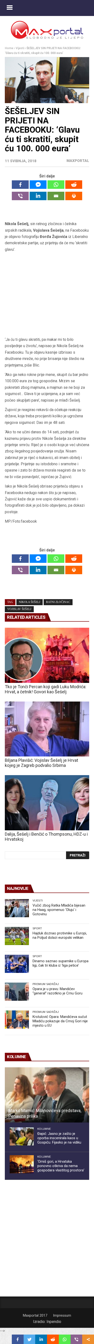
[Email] (55, 196)
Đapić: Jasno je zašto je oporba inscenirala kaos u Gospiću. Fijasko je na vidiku (59, 1138)
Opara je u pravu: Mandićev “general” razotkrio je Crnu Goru (57, 991)
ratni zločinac (58, 602)
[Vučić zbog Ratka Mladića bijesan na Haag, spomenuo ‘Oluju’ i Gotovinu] (17, 908)
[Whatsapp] (55, 184)
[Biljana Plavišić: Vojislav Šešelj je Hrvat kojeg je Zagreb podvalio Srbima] (47, 729)
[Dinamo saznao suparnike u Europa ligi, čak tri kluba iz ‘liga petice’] (17, 964)
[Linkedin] (38, 196)
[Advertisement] (47, 294)
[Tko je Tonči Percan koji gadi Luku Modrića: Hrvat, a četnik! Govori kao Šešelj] (47, 655)
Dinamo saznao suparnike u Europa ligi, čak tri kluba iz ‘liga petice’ (60, 963)
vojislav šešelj (19, 609)
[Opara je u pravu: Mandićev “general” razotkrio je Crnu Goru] (17, 992)
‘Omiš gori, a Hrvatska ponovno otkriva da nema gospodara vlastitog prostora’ (60, 1165)
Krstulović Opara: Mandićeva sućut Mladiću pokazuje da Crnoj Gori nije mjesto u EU (60, 1021)
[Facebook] (20, 184)
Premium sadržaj (46, 984)
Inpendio (54, 1321)
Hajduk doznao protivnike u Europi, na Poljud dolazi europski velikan (60, 935)
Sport (37, 928)
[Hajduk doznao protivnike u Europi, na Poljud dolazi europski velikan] (17, 936)
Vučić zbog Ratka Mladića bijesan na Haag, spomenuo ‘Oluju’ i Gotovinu (59, 909)
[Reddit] (73, 184)
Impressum (62, 1315)
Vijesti (20, 48)
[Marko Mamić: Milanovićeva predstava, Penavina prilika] (47, 1095)
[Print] (73, 196)
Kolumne (44, 1128)
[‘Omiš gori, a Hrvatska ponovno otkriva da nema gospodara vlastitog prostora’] (22, 1164)
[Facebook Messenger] (38, 184)
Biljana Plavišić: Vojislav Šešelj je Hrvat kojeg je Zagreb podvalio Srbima (41, 763)
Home (9, 48)
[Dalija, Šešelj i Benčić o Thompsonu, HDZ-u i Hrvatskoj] (47, 802)
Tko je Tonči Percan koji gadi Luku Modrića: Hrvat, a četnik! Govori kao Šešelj (45, 689)
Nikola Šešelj (29, 602)
